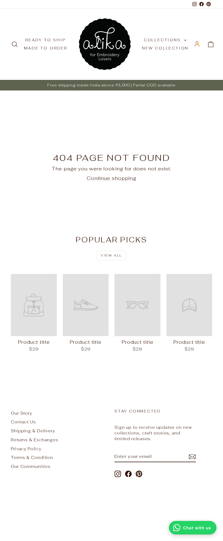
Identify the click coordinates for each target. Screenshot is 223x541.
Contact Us (23, 421)
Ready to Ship (45, 39)
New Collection (165, 48)
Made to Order (45, 48)
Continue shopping (111, 178)
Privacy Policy (26, 448)
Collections (163, 39)
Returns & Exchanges (34, 439)
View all (111, 255)
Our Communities (31, 466)
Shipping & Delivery (33, 430)
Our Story (21, 413)
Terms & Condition (32, 457)
